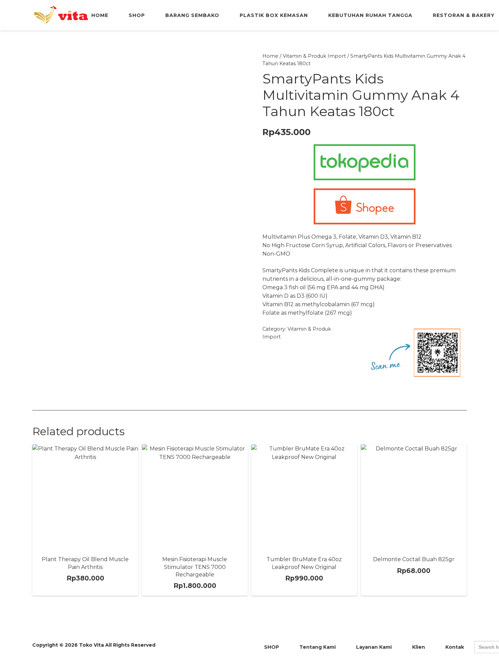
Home (270, 56)
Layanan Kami (374, 647)
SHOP (271, 647)
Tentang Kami (317, 647)
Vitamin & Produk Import (314, 56)
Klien (418, 647)
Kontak (454, 647)
